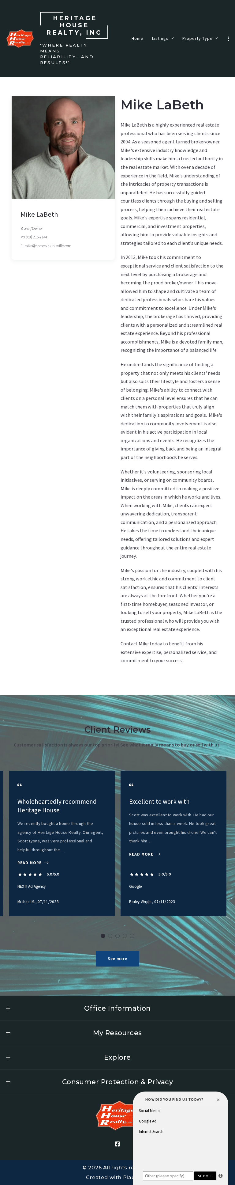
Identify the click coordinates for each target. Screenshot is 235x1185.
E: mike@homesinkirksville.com (46, 246)
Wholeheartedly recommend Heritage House (57, 806)
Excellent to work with (159, 801)
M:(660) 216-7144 (34, 237)
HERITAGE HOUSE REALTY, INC (74, 25)
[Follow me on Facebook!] (117, 1144)
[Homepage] (20, 38)
